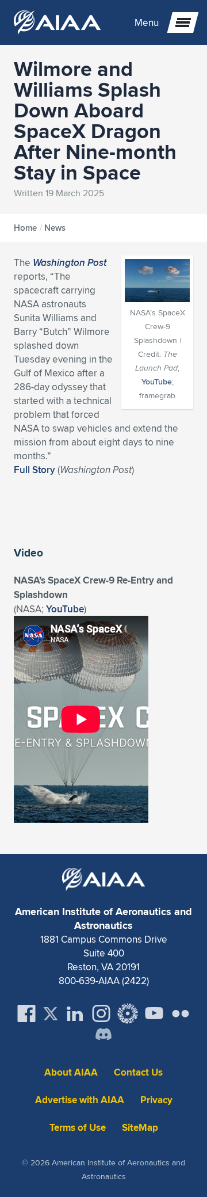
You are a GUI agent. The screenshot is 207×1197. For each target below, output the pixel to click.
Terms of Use (77, 1127)
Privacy (156, 1100)
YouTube (156, 381)
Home (25, 228)
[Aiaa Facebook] (26, 1013)
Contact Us (138, 1072)
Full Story (34, 469)
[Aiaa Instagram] (101, 1013)
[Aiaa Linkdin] (75, 1013)
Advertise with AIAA (79, 1100)
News (55, 228)
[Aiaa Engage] (128, 1013)
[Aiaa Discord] (103, 1035)
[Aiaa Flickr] (180, 1013)
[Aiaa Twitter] (50, 1014)
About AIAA (71, 1072)
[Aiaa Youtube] (154, 1013)
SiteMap (140, 1127)
